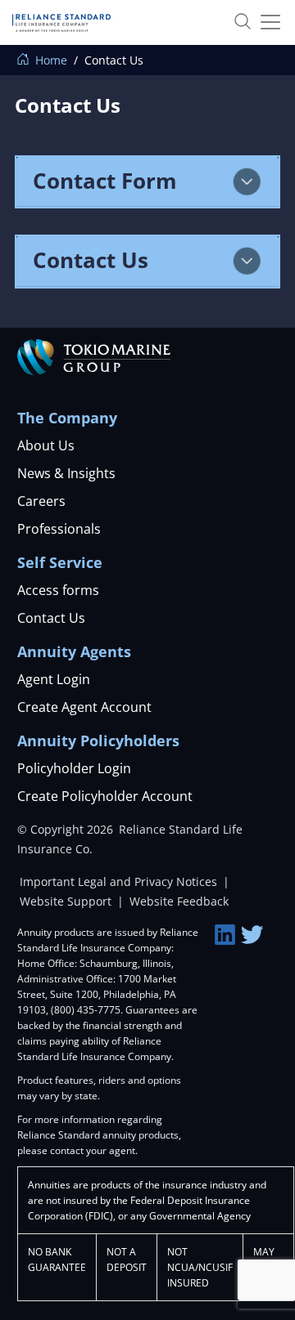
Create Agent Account (84, 707)
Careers (41, 501)
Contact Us (90, 260)
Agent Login (53, 679)
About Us (46, 445)
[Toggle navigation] (264, 22)
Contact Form (105, 180)
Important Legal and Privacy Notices (120, 881)
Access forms (58, 590)
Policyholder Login (74, 768)
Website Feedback (179, 901)
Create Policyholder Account (105, 796)
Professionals (59, 529)
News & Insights (66, 473)
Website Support (67, 901)
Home (49, 60)
